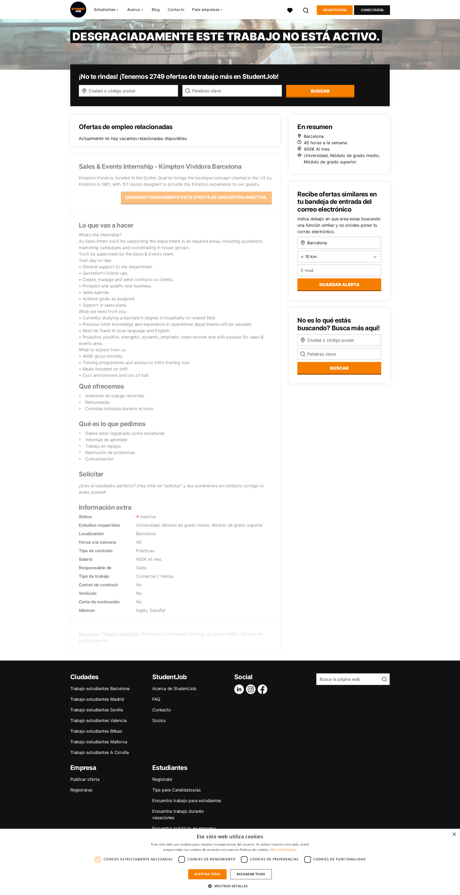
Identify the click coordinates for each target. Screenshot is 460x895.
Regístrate (162, 779)
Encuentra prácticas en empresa (184, 828)
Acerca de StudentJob (174, 688)
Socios (159, 720)
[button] (230, 886)
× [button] (454, 834)
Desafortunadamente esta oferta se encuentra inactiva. (196, 197)
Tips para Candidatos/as (176, 790)
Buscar (320, 91)
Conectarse (372, 10)
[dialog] (230, 862)
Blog (156, 9)
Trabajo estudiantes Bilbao (96, 731)
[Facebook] (263, 689)
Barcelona (88, 634)
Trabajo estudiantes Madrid (97, 699)
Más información (283, 849)
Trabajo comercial (120, 634)
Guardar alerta (339, 284)
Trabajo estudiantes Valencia (98, 720)
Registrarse (334, 10)
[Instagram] (252, 689)
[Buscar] (306, 9)
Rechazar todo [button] (251, 874)
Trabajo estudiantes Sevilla (96, 709)
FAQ (156, 699)
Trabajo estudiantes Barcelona (100, 688)
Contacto (176, 9)
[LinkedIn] (240, 689)
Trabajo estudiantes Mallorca (98, 741)
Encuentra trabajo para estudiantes (186, 800)
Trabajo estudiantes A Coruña (99, 752)
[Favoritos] (290, 9)
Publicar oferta (85, 779)
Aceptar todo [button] (207, 874)
